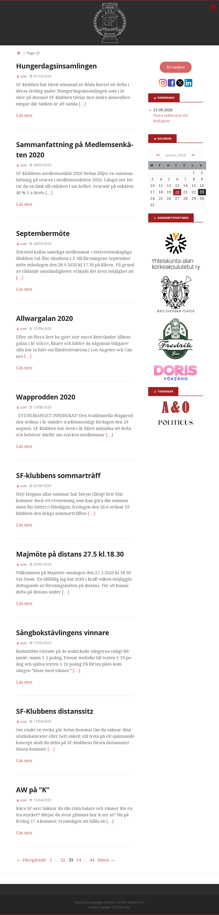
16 (202, 185)
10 (152, 185)
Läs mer (24, 115)
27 (177, 198)
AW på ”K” (32, 789)
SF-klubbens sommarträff (58, 475)
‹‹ (158, 154)
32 (63, 860)
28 (185, 198)
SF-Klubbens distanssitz (54, 711)
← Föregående (31, 860)
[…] (82, 103)
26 (169, 198)
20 (177, 192)
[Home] (18, 53)
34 (78, 860)
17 (152, 192)
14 (185, 185)
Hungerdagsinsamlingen (56, 65)
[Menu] (213, 7)
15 (194, 185)
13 (177, 185)
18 (161, 192)
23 (202, 192)
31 (152, 205)
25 (161, 198)
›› (193, 154)
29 (194, 198)
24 (152, 198)
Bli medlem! (176, 67)
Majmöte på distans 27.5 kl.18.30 (70, 554)
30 (202, 198)
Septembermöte (43, 233)
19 (169, 192)
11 (161, 185)
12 (169, 185)
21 (185, 192)
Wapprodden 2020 (45, 396)
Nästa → (106, 860)
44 (92, 860)
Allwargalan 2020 (44, 318)
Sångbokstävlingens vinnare (62, 632)
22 (194, 192)
